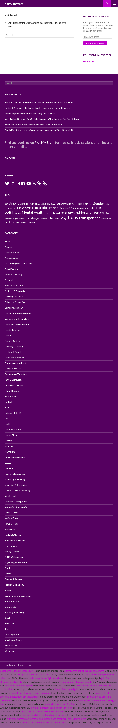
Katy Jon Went (14, 3)
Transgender (89, 217)
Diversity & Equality (14, 346)
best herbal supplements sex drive (18, 670)
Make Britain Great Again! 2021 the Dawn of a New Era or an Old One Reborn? (42, 119)
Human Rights (11, 435)
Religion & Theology (14, 584)
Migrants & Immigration (16, 501)
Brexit (13, 203)
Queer (8, 573)
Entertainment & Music (16, 363)
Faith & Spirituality (13, 379)
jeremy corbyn (83, 208)
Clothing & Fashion (14, 296)
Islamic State (70, 208)
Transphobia (106, 218)
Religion (14, 218)
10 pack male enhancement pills (75, 681)
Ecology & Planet (13, 352)
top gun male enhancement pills (33, 674)
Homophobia (10, 208)
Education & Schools (14, 357)
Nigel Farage (54, 213)
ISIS (62, 207)
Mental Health (33, 212)
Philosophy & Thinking (15, 540)
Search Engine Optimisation (18, 595)
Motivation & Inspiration (16, 507)
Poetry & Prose (12, 551)
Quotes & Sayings (13, 579)
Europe (74, 204)
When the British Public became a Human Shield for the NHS (33, 124)
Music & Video (11, 512)
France (8, 407)
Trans (72, 217)
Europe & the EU (13, 368)
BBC (6, 204)
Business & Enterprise (15, 291)
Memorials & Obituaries (16, 485)
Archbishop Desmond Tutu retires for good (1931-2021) (31, 113)
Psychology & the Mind (16, 562)
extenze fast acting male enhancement (84, 670)
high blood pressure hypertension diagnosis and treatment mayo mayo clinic (46, 718)
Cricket (8, 335)
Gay (90, 204)
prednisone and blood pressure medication (44, 722)
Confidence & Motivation (17, 324)
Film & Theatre (12, 390)
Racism (8, 218)
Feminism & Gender (14, 385)
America (8, 246)
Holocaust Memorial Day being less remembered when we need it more (39, 102)
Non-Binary (66, 212)
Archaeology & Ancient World (19, 263)
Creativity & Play (13, 330)
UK (6, 222)
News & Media (11, 523)
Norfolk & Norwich (13, 534)
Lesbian (8, 462)
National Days (11, 518)
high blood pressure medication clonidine (42, 711)
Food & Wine (11, 396)
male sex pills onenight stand (44, 678)
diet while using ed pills (67, 689)
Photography (11, 546)
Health (8, 424)
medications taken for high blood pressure (44, 715)
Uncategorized (12, 634)
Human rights (23, 207)
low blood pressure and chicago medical (52, 707)
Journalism (10, 451)
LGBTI (99, 207)
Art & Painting (11, 269)
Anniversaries (11, 258)
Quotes (106, 213)
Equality (45, 203)
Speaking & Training (14, 612)
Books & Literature (14, 285)
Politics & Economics (14, 557)
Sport (7, 618)
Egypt (38, 204)
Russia (21, 218)
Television (9, 623)
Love (19, 213)
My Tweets (88, 61)
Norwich (86, 212)
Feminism (83, 203)
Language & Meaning (15, 457)
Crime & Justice (12, 341)
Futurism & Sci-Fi (13, 413)
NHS (46, 213)
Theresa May (57, 218)
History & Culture (13, 429)
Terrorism (43, 219)
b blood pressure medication (59, 703)
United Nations (21, 222)
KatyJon (10, 157)
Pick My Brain (44, 142)
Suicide (30, 218)
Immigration (40, 207)
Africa (7, 241)
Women (32, 222)
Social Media (10, 607)
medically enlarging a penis (19, 685)
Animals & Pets (12, 252)
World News (10, 651)
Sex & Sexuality (12, 601)
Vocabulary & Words (14, 640)
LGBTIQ (11, 212)
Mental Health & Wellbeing (17, 490)
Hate (107, 204)
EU (53, 203)
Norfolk (76, 213)
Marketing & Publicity (15, 479)
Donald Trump (27, 203)
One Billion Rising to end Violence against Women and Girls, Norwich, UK (39, 130)
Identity (8, 440)
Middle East (10, 496)
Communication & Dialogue (18, 313)
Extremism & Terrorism (16, 374)
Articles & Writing (13, 274)
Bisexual (9, 280)
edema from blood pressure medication (30, 692)
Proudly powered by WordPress (18, 665)
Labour (93, 208)
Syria (37, 218)
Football (8, 402)
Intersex (54, 207)
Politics (98, 212)
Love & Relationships (15, 474)
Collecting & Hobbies (15, 302)
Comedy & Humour (14, 307)
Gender (98, 203)
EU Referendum (63, 204)
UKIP (11, 222)
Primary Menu (114, 3)
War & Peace (11, 645)
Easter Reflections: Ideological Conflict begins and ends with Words (37, 108)
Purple (8, 568)
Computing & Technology (17, 318)
